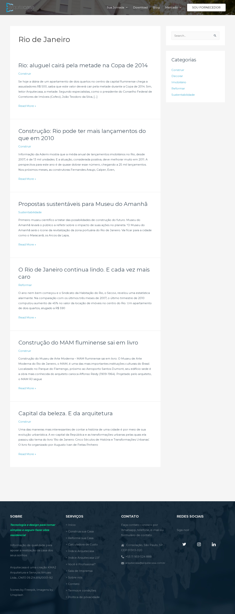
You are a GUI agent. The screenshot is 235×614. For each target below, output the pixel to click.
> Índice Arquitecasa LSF (83, 557)
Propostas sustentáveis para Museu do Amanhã (83, 204)
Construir (24, 73)
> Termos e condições (81, 590)
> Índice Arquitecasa (80, 551)
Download (140, 7)
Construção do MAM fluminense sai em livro (78, 342)
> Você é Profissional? (81, 564)
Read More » (27, 106)
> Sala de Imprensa (79, 571)
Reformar (25, 285)
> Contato (72, 584)
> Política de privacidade (83, 597)
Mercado (171, 7)
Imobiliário (178, 82)
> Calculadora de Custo (82, 544)
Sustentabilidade (30, 212)
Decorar (177, 76)
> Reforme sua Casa (79, 538)
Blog (156, 7)
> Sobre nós (74, 577)
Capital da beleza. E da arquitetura (65, 413)
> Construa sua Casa (80, 531)
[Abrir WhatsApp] (225, 604)
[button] (206, 7)
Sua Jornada (115, 7)
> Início (71, 525)
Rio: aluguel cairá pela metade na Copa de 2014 (83, 65)
